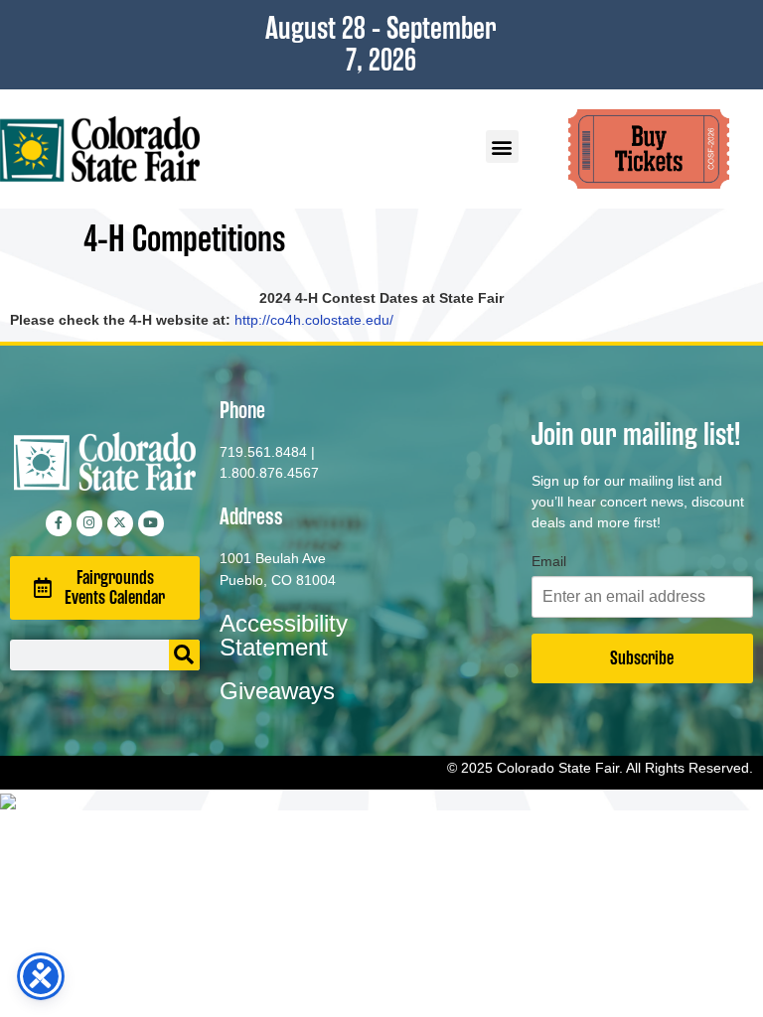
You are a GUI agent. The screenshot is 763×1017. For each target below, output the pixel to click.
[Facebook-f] (59, 523)
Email (549, 561)
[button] (502, 146)
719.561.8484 (263, 452)
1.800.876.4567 (269, 473)
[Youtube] (151, 523)
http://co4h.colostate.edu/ (313, 320)
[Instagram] (89, 523)
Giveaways (277, 690)
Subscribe (642, 658)
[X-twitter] (120, 523)
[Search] (184, 655)
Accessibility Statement (284, 635)
